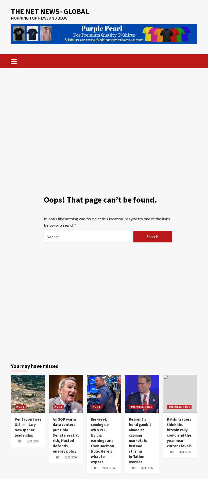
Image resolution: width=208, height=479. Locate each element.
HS (19, 441)
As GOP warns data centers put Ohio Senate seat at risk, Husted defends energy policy (66, 435)
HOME (20, 406)
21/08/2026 (32, 441)
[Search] (191, 60)
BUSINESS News (141, 406)
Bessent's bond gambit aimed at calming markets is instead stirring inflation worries (140, 440)
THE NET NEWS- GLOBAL (50, 11)
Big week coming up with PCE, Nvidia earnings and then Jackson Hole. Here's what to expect (102, 440)
